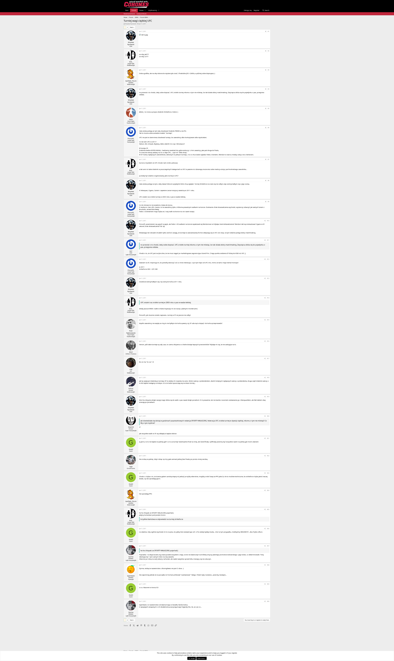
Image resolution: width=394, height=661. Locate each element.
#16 (268, 341)
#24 (268, 490)
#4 (268, 89)
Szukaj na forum (141, 14)
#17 (268, 358)
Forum (134, 10)
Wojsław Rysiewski (130, 24)
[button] (145, 10)
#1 (268, 31)
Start (126, 10)
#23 (268, 473)
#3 (268, 70)
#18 (268, 377)
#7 (268, 159)
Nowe (141, 10)
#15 (268, 320)
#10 (268, 221)
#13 (268, 278)
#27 (268, 546)
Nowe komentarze (129, 14)
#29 (268, 584)
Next (131, 27)
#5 (268, 108)
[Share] (265, 31)
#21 (268, 438)
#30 (268, 601)
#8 (268, 180)
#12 (268, 259)
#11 (268, 240)
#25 (268, 509)
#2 (268, 51)
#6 (268, 127)
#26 (268, 528)
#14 (268, 298)
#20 (268, 416)
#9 (268, 201)
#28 (268, 565)
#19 (268, 396)
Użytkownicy (152, 10)
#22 (268, 456)
